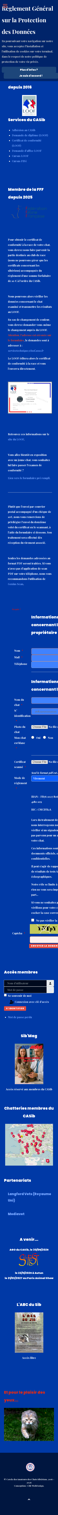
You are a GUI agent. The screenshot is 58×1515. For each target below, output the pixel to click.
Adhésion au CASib (23, 130)
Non (50, 737)
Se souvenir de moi (19, 995)
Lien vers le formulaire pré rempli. (29, 478)
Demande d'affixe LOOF (27, 150)
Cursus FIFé (19, 161)
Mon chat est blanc (20, 740)
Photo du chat (19, 729)
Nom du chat (19, 702)
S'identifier (15, 1008)
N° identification (21, 713)
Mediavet (16, 1214)
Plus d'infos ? (29, 69)
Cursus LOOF (20, 156)
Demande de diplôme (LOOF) (30, 135)
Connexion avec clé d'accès (31, 1001)
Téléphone (20, 664)
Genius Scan (15, 584)
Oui (38, 737)
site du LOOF (16, 439)
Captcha (17, 933)
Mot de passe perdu (20, 1017)
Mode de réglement (20, 780)
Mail (17, 657)
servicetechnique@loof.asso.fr (25, 350)
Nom (17, 650)
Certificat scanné (20, 764)
